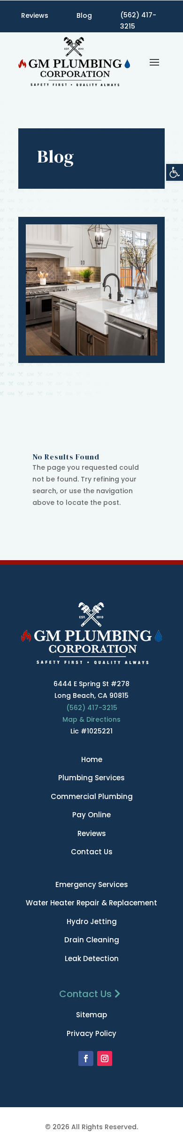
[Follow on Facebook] (85, 1058)
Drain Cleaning (91, 940)
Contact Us (92, 852)
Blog (84, 15)
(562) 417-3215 (138, 20)
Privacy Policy (91, 1033)
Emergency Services (91, 884)
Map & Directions (91, 719)
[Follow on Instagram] (104, 1058)
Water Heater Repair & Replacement (91, 903)
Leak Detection (92, 958)
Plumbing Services (91, 778)
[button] (174, 172)
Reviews (34, 15)
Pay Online (91, 815)
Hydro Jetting (92, 921)
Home (91, 759)
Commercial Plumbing (92, 796)
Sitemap (91, 1015)
